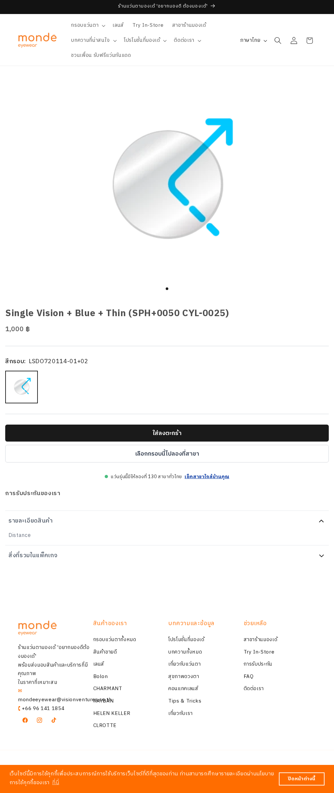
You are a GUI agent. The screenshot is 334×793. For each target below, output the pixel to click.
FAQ (249, 676)
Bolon (100, 676)
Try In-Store (259, 652)
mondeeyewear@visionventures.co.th (65, 700)
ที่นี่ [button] (55, 782)
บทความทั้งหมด (185, 652)
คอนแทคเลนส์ (183, 689)
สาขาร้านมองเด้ (261, 640)
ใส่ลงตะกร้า (167, 433)
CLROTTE (105, 725)
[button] (87, 25)
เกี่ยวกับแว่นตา (184, 664)
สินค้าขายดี (105, 652)
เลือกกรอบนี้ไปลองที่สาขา (167, 454)
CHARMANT (107, 689)
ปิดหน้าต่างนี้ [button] (301, 779)
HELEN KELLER (111, 713)
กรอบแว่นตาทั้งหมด (114, 640)
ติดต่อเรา (254, 689)
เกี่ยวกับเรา (180, 713)
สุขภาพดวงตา (183, 676)
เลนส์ (99, 664)
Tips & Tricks (185, 701)
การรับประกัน (258, 664)
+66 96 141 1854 (43, 708)
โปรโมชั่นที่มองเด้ (186, 640)
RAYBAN (103, 701)
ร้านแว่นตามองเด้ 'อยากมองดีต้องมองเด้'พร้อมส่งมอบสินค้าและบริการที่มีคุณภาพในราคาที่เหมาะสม (54, 664)
